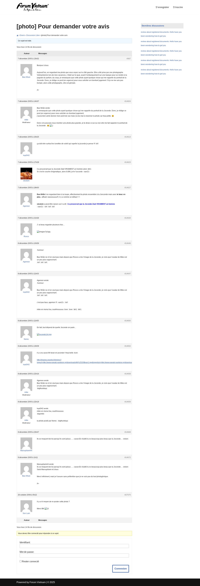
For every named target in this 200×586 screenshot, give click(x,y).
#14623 (128, 162)
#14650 (128, 321)
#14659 (128, 402)
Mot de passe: (27, 552)
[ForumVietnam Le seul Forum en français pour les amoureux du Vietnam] (35, 7)
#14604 (128, 101)
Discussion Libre (33, 35)
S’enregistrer (162, 7)
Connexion (120, 568)
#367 (129, 59)
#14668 (128, 432)
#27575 (128, 495)
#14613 (128, 137)
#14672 (128, 457)
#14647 (128, 274)
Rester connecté (30, 561)
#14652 (128, 346)
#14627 (128, 188)
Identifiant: (25, 542)
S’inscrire (178, 7)
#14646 (128, 243)
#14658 (128, 374)
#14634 (128, 218)
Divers (22, 35)
